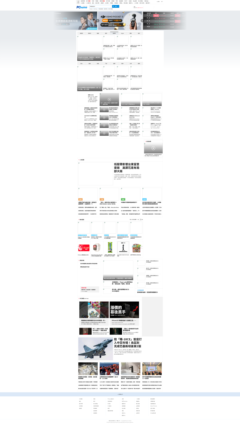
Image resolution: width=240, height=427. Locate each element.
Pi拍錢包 (116, 3)
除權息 (97, 1)
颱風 (98, 33)
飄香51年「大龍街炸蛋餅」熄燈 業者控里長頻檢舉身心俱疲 (130, 382)
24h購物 (82, 3)
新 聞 (93, 1)
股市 (94, 401)
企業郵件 (138, 413)
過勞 (106, 33)
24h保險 (106, 3)
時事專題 (95, 408)
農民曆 (101, 1)
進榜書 (113, 1)
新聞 (94, 399)
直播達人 (138, 401)
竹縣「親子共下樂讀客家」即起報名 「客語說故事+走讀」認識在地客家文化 (109, 385)
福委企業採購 (110, 410)
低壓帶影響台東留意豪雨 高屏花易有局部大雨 (126, 167)
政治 (81, 63)
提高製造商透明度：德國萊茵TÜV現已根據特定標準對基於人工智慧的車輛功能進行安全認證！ (109, 214)
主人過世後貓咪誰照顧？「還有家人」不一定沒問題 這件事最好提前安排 (130, 210)
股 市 (87, 1)
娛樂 (122, 63)
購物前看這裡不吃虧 (84, 267)
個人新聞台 (140, 1)
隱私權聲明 (152, 399)
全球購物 (81, 406)
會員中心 (123, 413)
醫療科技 (123, 403)
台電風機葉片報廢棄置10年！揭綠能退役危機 (87, 385)
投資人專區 (142, 3)
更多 (78, 2)
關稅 (131, 33)
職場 (139, 63)
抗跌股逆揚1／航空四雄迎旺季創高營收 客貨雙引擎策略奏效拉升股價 (87, 210)
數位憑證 (126, 3)
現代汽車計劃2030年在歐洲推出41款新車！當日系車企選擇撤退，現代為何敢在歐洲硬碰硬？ (109, 210)
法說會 (130, 1)
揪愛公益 (146, 1)
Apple (122, 33)
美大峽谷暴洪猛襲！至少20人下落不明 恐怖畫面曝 (87, 388)
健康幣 (114, 33)
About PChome (153, 406)
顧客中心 (131, 3)
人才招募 (136, 3)
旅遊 (98, 63)
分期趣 (111, 3)
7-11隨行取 (88, 3)
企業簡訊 (138, 406)
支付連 (109, 403)
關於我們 (148, 3)
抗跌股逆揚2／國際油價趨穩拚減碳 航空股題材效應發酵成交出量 (87, 207)
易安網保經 (110, 401)
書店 (93, 3)
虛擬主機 (138, 410)
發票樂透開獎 (96, 406)
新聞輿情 (95, 413)
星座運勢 (121, 1)
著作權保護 (152, 410)
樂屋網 (102, 3)
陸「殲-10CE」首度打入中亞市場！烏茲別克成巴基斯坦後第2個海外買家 (128, 342)
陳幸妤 (89, 33)
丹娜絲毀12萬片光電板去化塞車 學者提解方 (87, 382)
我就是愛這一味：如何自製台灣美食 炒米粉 (152, 382)
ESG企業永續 (153, 413)
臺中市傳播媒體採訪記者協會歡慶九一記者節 (151, 210)
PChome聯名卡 (111, 399)
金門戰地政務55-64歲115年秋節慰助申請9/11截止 (130, 385)
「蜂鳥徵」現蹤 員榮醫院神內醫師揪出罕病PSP (130, 214)
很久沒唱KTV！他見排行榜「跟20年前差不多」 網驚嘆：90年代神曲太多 (130, 388)
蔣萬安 (81, 33)
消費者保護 (152, 401)
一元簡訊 (138, 399)
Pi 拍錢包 (109, 406)
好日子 (125, 1)
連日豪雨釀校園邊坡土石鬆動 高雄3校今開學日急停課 (151, 388)
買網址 (121, 3)
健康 (114, 63)
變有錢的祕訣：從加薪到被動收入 (147, 292)
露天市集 (97, 3)
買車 (117, 1)
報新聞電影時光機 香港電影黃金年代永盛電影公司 (152, 385)
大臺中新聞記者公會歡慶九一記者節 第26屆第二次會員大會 (152, 207)
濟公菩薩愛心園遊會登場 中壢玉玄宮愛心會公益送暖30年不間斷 (151, 214)
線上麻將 (135, 1)
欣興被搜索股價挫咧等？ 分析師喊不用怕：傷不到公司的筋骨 (87, 214)
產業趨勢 (123, 406)
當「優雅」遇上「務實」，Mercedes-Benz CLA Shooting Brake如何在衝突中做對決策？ (109, 207)
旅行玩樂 (108, 1)
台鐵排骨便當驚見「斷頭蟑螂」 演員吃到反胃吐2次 (109, 388)
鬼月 (139, 33)
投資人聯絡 (152, 408)
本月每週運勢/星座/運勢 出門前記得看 (88, 263)
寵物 (90, 63)
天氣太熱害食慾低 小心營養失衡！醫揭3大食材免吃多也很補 (130, 207)
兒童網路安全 (153, 403)
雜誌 (123, 410)
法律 (131, 63)
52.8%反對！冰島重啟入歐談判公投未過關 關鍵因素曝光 (109, 382)
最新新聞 (83, 1)
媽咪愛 (80, 408)
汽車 (106, 63)
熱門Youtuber (124, 401)
